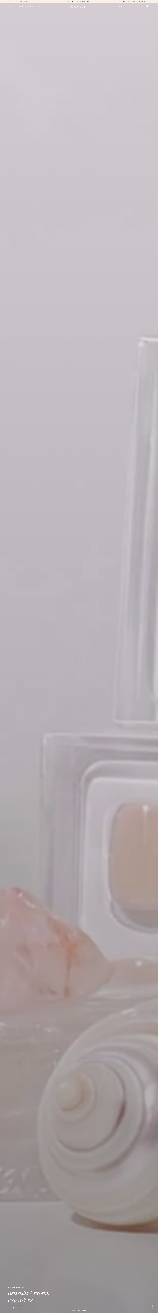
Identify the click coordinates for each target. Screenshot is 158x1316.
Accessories (30, 6)
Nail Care (39, 6)
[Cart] (146, 6)
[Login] (142, 6)
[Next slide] (84, 1310)
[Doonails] (77, 6)
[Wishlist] (137, 6)
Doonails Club (123, 6)
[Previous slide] (74, 1310)
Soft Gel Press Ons (18, 6)
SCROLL (152, 1307)
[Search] (132, 6)
